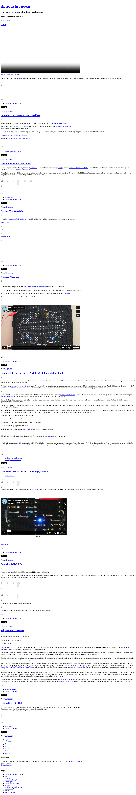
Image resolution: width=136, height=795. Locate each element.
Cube (3, 24)
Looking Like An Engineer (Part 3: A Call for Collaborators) (32, 373)
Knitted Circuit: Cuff (12, 703)
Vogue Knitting (5, 236)
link (20, 443)
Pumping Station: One (68, 679)
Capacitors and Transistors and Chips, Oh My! (24, 471)
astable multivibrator (40, 287)
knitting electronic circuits (13, 103)
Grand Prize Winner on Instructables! (20, 115)
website (7, 753)
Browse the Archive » (8, 765)
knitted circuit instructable (21, 126)
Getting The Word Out (12, 211)
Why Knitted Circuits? (12, 630)
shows (7, 785)
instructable (48, 436)
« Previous (8, 741)
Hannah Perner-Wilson (26, 667)
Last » (7, 750)
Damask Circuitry (10, 277)
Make (2, 229)
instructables (9, 150)
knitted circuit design (23, 169)
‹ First (6, 739)
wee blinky (27, 287)
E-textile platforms (6, 647)
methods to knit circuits (8, 396)
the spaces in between (15, 6)
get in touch (26, 429)
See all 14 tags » (10, 792)
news (6, 776)
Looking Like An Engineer (13, 458)
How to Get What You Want (10, 667)
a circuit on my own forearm (21, 386)
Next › (7, 748)
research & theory (10, 689)
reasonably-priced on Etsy (77, 667)
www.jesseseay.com (75, 761)
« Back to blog (5, 20)
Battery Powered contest (65, 126)
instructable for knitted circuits (18, 219)
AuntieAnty (34, 168)
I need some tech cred (68, 395)
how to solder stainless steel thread (19, 138)
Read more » (5, 544)
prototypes (8, 726)
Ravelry (60, 168)
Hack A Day (5, 222)
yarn (6, 791)
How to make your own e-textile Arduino (14, 135)
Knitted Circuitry (10, 476)
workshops (8, 782)
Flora (128, 647)
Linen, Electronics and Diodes (16, 163)
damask (67, 293)
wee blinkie (36, 489)
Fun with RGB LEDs (11, 564)
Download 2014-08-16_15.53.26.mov (10, 74)
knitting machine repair (12, 783)
